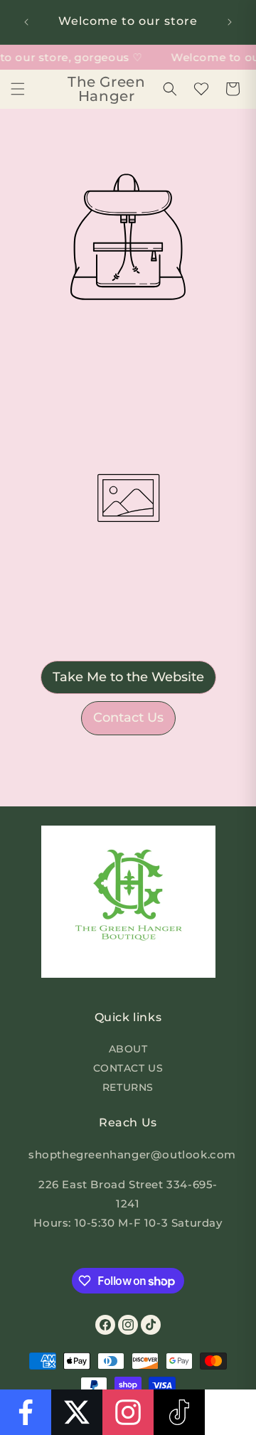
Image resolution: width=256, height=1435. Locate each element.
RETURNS (128, 1087)
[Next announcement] (229, 22)
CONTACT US (128, 1068)
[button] (17, 89)
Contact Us (128, 717)
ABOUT (128, 1048)
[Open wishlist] (201, 89)
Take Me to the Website (128, 677)
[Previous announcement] (26, 22)
